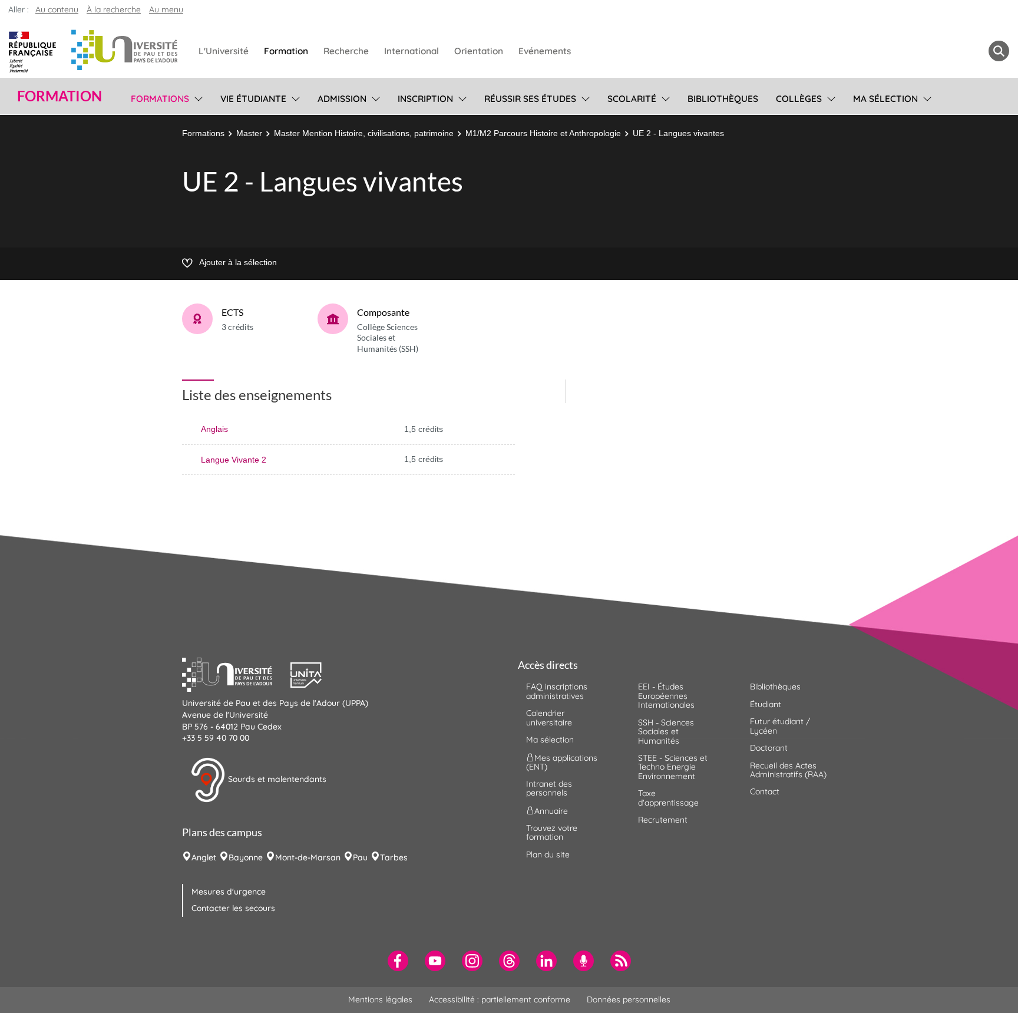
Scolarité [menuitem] (631, 98)
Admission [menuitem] (342, 98)
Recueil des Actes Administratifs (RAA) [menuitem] (788, 770)
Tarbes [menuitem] (394, 857)
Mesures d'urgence (228, 891)
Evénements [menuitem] (544, 51)
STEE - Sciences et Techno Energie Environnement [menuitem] (673, 767)
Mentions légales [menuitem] (380, 999)
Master (249, 133)
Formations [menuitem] (160, 98)
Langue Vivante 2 (233, 459)
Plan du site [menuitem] (548, 854)
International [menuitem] (411, 51)
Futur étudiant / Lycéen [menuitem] (780, 725)
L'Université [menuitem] (224, 51)
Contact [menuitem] (764, 791)
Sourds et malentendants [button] (276, 779)
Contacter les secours (233, 908)
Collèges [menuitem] (799, 98)
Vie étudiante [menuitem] (253, 98)
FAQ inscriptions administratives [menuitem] (556, 691)
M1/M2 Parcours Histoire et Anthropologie (543, 133)
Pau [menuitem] (360, 857)
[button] (236, 673)
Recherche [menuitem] (346, 51)
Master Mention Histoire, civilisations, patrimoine (364, 133)
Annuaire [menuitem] (551, 810)
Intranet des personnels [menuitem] (549, 788)
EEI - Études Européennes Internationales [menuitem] (666, 695)
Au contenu (56, 9)
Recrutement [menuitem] (663, 819)
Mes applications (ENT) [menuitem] (561, 761)
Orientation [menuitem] (478, 51)
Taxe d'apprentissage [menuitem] (668, 797)
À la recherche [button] (114, 9)
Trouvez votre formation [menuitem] (551, 832)
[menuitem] (398, 960)
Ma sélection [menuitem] (885, 98)
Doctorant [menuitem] (769, 748)
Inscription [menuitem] (425, 98)
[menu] (196, 97)
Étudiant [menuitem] (765, 704)
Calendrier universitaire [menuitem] (549, 717)
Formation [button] (59, 96)
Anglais (214, 429)
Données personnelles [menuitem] (628, 999)
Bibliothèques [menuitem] (723, 98)
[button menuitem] (999, 51)
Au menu (166, 9)
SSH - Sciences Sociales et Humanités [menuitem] (666, 731)
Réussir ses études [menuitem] (530, 98)
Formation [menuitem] (286, 51)
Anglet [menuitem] (203, 857)
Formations (203, 133)
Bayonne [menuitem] (246, 857)
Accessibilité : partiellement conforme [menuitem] (499, 999)
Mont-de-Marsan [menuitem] (308, 857)
